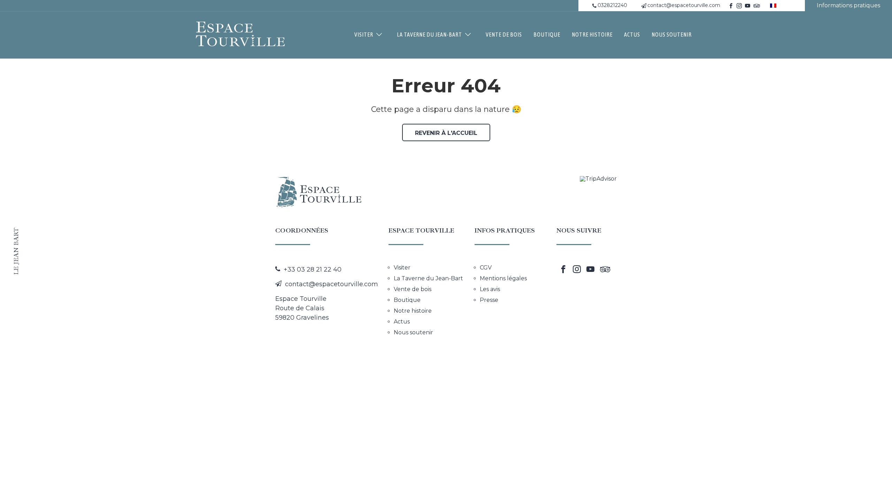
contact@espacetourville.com (683, 5)
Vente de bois (504, 34)
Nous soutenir (672, 34)
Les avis (490, 289)
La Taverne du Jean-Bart (429, 34)
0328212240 (612, 5)
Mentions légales (503, 278)
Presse (489, 300)
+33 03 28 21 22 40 (312, 269)
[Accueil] (240, 34)
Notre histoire (592, 34)
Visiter (363, 34)
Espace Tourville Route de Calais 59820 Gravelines (302, 308)
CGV (486, 268)
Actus (632, 34)
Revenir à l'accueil (446, 133)
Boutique (546, 34)
